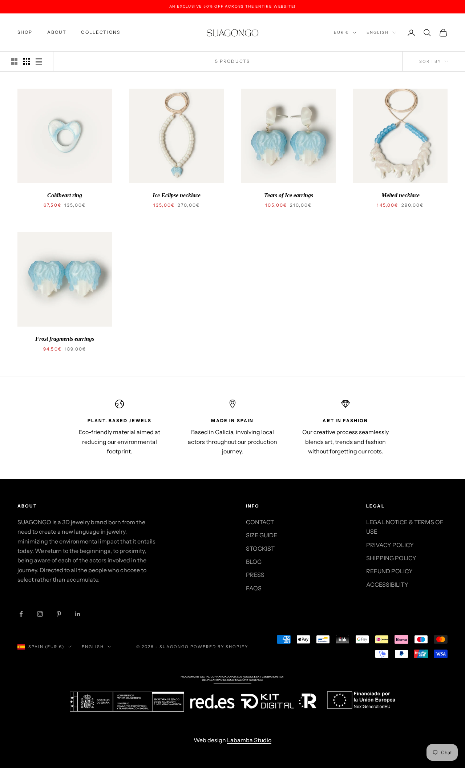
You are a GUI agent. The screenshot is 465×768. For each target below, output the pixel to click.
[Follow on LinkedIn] (77, 614)
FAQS (254, 588)
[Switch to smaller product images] (26, 61)
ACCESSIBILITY (387, 584)
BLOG (254, 561)
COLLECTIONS (100, 32)
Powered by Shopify (219, 646)
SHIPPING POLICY (391, 558)
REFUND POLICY (389, 571)
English (378, 32)
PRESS (255, 574)
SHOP (25, 32)
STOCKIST (260, 548)
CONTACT (260, 522)
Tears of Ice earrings (288, 195)
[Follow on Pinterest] (58, 614)
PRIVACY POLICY (390, 545)
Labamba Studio (249, 740)
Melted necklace (400, 195)
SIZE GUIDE (261, 535)
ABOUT (57, 32)
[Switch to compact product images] (39, 61)
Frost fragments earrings (64, 339)
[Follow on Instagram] (40, 614)
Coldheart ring (64, 195)
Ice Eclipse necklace (177, 195)
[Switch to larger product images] (14, 61)
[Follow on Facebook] (21, 614)
